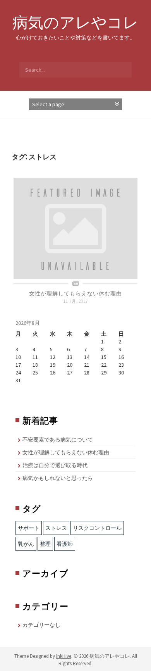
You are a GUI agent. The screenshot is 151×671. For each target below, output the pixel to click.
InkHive (63, 656)
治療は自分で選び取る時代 (55, 465)
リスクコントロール (97, 527)
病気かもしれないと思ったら (57, 477)
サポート (28, 527)
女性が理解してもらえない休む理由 (75, 293)
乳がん (26, 543)
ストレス (56, 527)
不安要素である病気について (57, 439)
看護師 (65, 543)
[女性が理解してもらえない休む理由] (75, 227)
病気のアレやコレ (75, 22)
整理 (45, 543)
